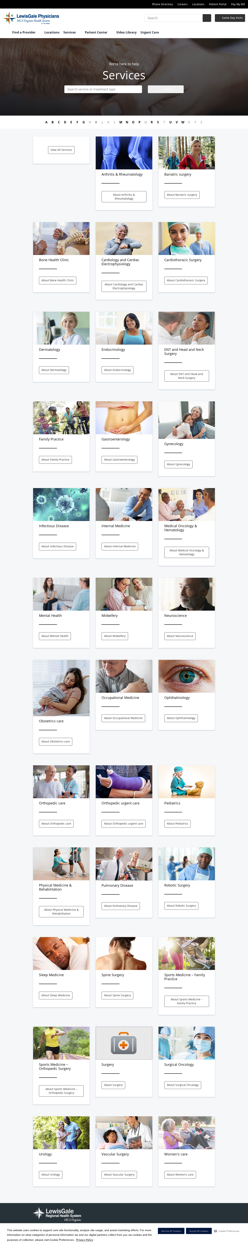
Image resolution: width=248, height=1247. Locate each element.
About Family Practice (55, 459)
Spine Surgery (113, 974)
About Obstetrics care (55, 741)
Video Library (126, 32)
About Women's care (180, 1174)
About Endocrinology (117, 370)
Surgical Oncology (179, 1064)
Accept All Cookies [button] (198, 1231)
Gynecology (173, 443)
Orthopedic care (52, 803)
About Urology (50, 1174)
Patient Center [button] (96, 32)
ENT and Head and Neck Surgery (184, 351)
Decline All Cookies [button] (171, 1231)
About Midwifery (115, 636)
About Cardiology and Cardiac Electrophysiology (124, 286)
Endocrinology (113, 349)
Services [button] (70, 32)
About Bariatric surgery (182, 195)
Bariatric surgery (177, 174)
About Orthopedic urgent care (123, 823)
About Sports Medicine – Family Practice (186, 1001)
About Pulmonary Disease (120, 906)
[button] (226, 1231)
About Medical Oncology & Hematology (187, 552)
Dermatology (49, 349)
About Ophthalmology (181, 718)
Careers (182, 4)
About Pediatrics (177, 823)
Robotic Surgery (177, 885)
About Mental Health (54, 636)
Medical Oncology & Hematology (180, 528)
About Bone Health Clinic (57, 280)
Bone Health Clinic (54, 259)
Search (167, 89)
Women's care (176, 1154)
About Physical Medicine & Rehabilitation (61, 911)
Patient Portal (217, 4)
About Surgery (113, 1085)
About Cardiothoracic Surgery (186, 280)
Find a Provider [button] (24, 32)
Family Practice (51, 439)
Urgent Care (149, 32)
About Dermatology (53, 370)
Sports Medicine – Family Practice (184, 976)
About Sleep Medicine (55, 995)
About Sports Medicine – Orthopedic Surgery (61, 1091)
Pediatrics (172, 803)
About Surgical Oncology (183, 1085)
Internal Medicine (116, 526)
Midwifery (110, 615)
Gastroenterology (116, 439)
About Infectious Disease (57, 546)
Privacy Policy (84, 1240)
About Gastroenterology (119, 459)
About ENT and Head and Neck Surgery (186, 376)
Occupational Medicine (120, 697)
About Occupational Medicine (123, 718)
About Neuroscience (180, 636)
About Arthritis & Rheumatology (124, 196)
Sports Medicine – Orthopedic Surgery (55, 1066)
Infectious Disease (54, 526)
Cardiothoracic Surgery (183, 259)
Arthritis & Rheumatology (122, 174)
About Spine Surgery (117, 995)
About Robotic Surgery (181, 905)
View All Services (61, 150)
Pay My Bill (238, 4)
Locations (198, 4)
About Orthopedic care (56, 823)
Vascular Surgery (115, 1154)
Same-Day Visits (232, 18)
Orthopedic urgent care (121, 803)
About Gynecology (178, 464)
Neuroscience (175, 615)
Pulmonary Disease (117, 885)
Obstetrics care (51, 721)
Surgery (108, 1064)
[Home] (5, 32)
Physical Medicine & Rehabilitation (55, 887)
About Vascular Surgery (119, 1174)
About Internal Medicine (120, 546)
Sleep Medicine (51, 974)
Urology (45, 1154)
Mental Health (50, 615)
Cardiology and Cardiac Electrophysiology (120, 261)
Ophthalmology (177, 697)
